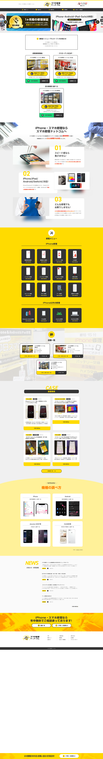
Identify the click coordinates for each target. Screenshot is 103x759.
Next (97, 22)
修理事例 (65, 9)
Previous (5, 22)
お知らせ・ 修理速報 (78, 9)
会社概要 (72, 637)
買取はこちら (82, 5)
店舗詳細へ (44, 80)
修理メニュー (26, 9)
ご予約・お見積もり (70, 756)
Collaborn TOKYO (79, 549)
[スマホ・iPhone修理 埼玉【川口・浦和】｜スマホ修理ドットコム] (52, 4)
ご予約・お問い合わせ (28, 356)
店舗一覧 (39, 9)
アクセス (43, 356)
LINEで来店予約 (34, 80)
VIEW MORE (74, 606)
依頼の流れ (52, 9)
